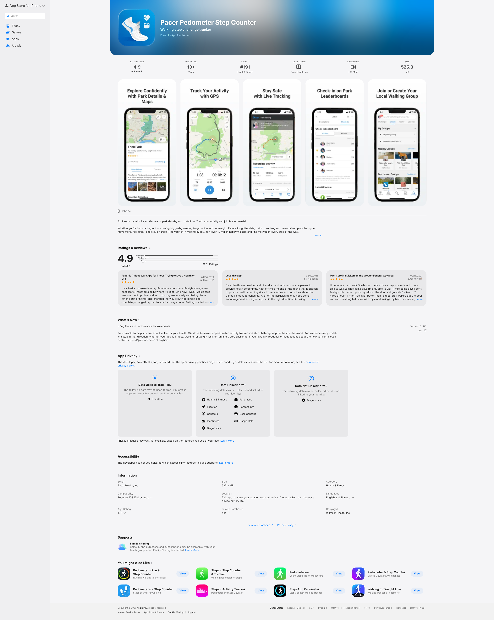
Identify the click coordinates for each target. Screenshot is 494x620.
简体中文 (335, 608)
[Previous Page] (114, 143)
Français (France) (351, 608)
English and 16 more (338, 497)
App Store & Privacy (154, 612)
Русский (322, 608)
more (318, 235)
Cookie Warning (176, 612)
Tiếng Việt (401, 608)
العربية (311, 608)
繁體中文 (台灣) (417, 608)
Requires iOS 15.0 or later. (133, 497)
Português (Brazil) (383, 608)
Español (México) (296, 608)
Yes (224, 512)
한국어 (367, 608)
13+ (120, 512)
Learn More (227, 440)
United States (276, 608)
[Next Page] (430, 143)
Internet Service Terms (129, 612)
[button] (25, 26)
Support (192, 612)
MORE (211, 302)
